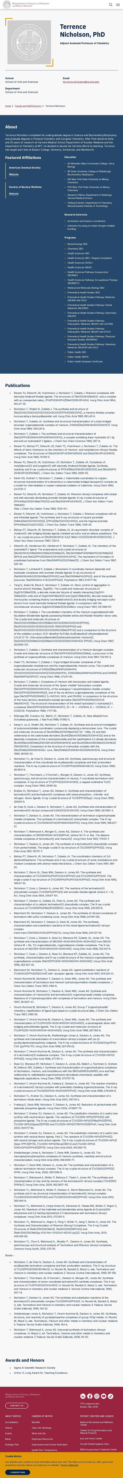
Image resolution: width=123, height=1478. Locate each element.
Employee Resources (42, 1439)
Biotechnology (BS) (78, 244)
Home (8, 106)
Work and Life (39, 1433)
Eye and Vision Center (91, 1438)
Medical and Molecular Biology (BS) (86, 287)
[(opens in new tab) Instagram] (96, 1396)
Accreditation (11, 1422)
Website (14, 174)
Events (8, 1433)
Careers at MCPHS (42, 1416)
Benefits (36, 1422)
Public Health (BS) (77, 352)
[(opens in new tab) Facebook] (90, 1396)
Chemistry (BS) (75, 248)
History (8, 1427)
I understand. (17, 1472)
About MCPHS (13, 1416)
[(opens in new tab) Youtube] (103, 1396)
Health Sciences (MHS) (80, 267)
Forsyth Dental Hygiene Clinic (94, 1444)
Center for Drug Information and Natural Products (96, 1431)
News (8, 1439)
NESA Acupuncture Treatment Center (98, 1449)
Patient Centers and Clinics (97, 1416)
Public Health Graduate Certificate (85, 361)
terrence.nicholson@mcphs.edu (81, 82)
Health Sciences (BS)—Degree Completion (90, 258)
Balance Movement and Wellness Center (96, 1423)
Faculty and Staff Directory (28, 106)
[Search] (110, 4)
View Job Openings (41, 1427)
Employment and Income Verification (50, 1444)
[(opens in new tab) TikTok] (110, 1396)
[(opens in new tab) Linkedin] (83, 1396)
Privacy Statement (69, 1465)
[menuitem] (110, 4)
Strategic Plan (12, 1444)
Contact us (16, 1405)
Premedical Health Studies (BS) (84, 292)
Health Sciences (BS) (79, 253)
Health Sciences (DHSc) (80, 262)
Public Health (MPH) (78, 356)
